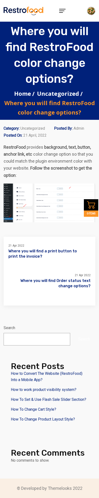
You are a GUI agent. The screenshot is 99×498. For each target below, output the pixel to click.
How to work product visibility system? (43, 389)
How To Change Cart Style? (33, 409)
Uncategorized (58, 93)
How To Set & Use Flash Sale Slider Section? (48, 399)
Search (9, 328)
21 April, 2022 (35, 135)
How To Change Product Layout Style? (43, 419)
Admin (79, 128)
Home (22, 93)
